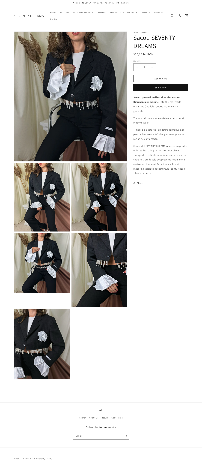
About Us (94, 417)
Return (105, 417)
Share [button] (140, 183)
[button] (172, 15)
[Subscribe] (125, 436)
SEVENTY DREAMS (28, 459)
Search (82, 417)
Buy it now (161, 87)
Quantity (137, 61)
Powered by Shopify (44, 459)
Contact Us (117, 417)
